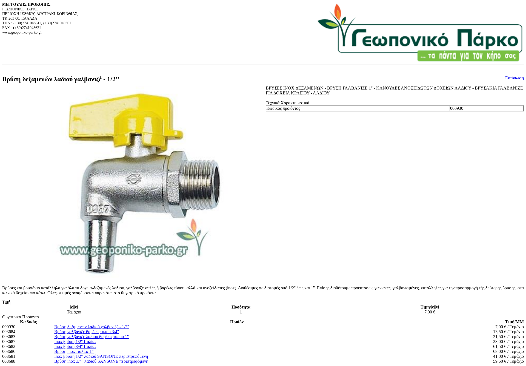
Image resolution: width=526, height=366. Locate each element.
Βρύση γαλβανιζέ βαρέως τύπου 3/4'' (86, 331)
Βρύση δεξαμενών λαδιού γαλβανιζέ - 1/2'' (91, 326)
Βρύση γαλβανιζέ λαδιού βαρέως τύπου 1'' (91, 336)
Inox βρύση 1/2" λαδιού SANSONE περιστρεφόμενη (101, 356)
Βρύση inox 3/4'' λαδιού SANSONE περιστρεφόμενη (101, 361)
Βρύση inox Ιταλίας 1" (74, 351)
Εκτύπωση (514, 78)
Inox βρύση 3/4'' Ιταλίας (75, 346)
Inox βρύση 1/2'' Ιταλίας (75, 341)
